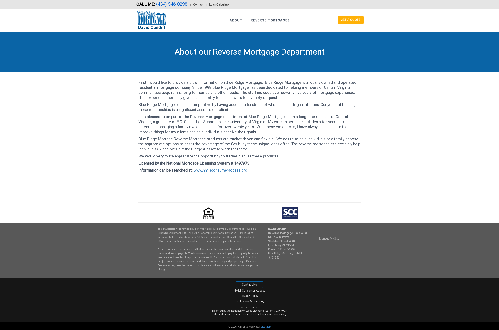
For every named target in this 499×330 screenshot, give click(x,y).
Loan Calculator (219, 4)
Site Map (266, 326)
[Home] (152, 19)
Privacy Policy (249, 296)
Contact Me (249, 284)
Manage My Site (329, 238)
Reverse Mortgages (270, 20)
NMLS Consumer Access (249, 290)
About (236, 20)
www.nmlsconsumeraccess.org (220, 170)
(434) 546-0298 (172, 4)
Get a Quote (350, 20)
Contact (198, 4)
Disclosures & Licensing (249, 301)
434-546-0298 (286, 249)
